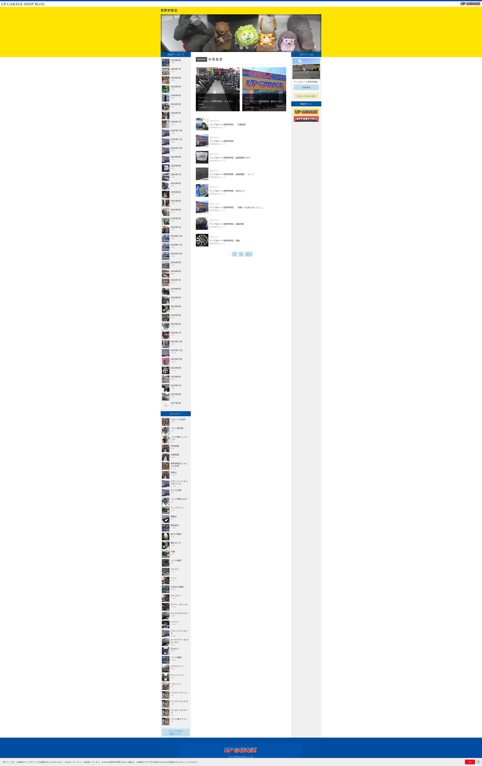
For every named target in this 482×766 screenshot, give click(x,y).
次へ (249, 254)
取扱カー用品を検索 (306, 96)
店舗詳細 (306, 87)
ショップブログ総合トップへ (176, 732)
